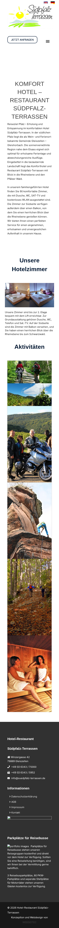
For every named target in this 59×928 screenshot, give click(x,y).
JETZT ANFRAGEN (22, 39)
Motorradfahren (25, 450)
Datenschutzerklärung (24, 796)
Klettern (19, 526)
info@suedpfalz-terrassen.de (28, 778)
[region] (29, 59)
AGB (13, 801)
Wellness (20, 684)
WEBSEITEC (29, 922)
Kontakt (15, 812)
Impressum (17, 807)
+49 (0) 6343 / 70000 (23, 766)
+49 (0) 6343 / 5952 (23, 772)
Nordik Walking (25, 603)
